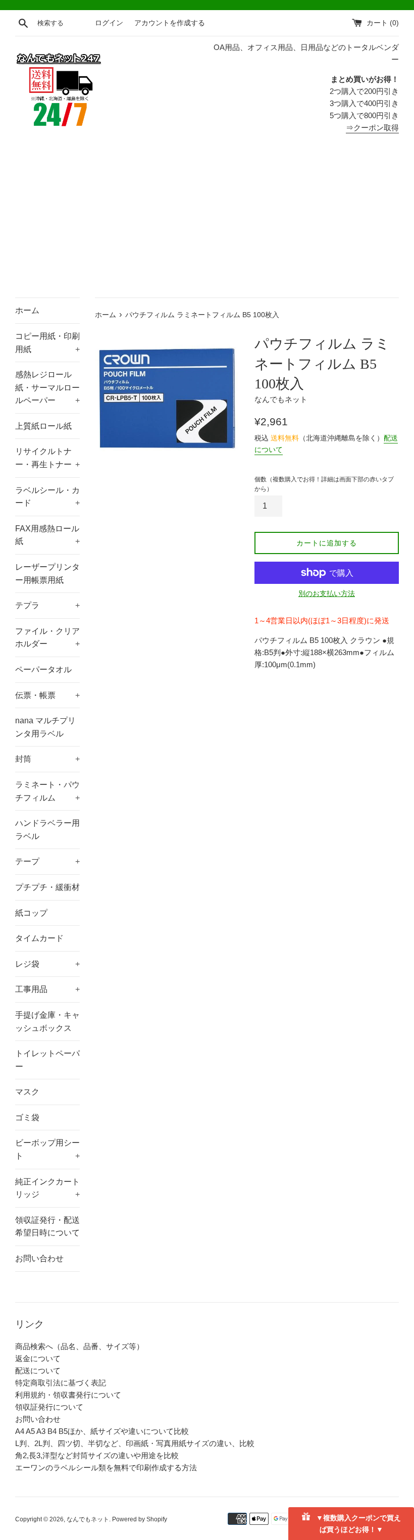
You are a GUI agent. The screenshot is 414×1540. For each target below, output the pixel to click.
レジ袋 (47, 964)
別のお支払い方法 (326, 593)
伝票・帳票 (47, 695)
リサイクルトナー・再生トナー (47, 458)
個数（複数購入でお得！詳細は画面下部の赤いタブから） (324, 484)
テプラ (47, 605)
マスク (27, 1091)
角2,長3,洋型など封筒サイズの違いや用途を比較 (97, 1455)
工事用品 (47, 989)
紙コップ (31, 913)
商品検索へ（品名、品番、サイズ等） (79, 1346)
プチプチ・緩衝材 (47, 887)
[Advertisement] (207, 221)
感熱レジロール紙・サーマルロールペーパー (47, 387)
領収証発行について (49, 1407)
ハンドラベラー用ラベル (47, 829)
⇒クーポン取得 (372, 127)
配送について (38, 1370)
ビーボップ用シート (47, 1149)
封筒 (47, 759)
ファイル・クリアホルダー (47, 638)
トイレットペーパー (47, 1060)
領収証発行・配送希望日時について (47, 1226)
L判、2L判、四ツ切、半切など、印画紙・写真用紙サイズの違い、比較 (134, 1443)
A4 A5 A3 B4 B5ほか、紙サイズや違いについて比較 (102, 1431)
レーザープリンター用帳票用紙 (47, 573)
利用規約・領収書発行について (68, 1394)
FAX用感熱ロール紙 (47, 535)
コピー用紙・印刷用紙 (47, 343)
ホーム (27, 310)
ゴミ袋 (27, 1117)
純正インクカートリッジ (47, 1188)
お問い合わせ (39, 1258)
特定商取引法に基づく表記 (60, 1382)
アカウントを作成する (169, 23)
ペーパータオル (43, 669)
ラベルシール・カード (47, 497)
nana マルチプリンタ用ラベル (45, 727)
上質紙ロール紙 (43, 426)
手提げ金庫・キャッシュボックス (47, 1021)
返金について (38, 1358)
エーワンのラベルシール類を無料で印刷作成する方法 (106, 1467)
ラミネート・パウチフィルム (47, 791)
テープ (47, 861)
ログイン (109, 23)
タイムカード (39, 938)
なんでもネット (88, 1519)
